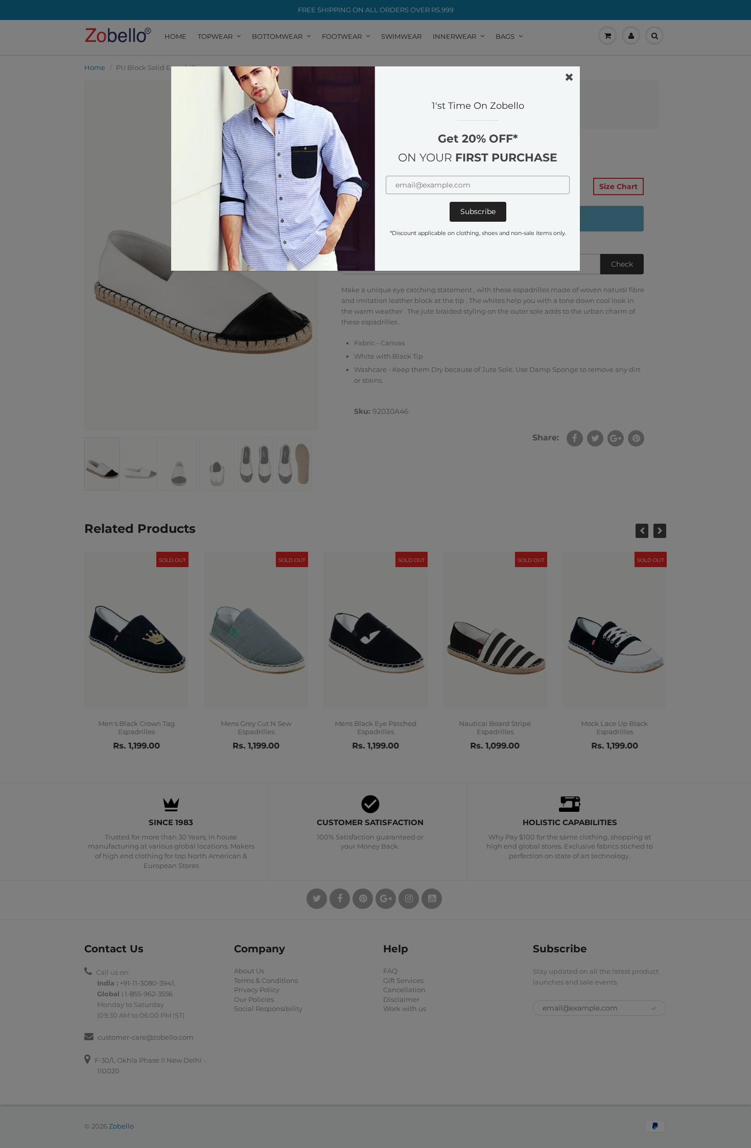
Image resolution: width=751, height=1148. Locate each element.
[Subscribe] (478, 212)
